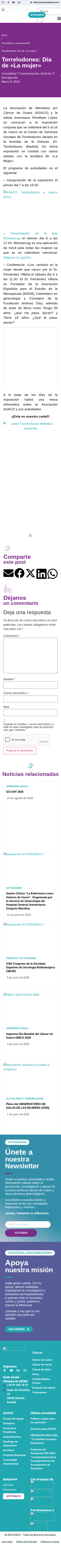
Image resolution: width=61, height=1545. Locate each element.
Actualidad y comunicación (16, 43)
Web (6, 707)
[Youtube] (11, 1370)
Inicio (4, 35)
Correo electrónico (16, 693)
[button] (8, 573)
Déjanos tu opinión (17, 257)
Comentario (11, 635)
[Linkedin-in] (18, 1370)
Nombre (9, 679)
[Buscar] (40, 18)
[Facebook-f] (4, 1370)
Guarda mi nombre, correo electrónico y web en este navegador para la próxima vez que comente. (28, 727)
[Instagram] (24, 1370)
